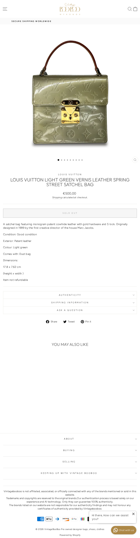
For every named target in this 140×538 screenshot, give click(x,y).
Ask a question (70, 310)
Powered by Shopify (70, 535)
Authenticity (70, 295)
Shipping (57, 197)
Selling (69, 461)
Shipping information (70, 302)
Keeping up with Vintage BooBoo (69, 473)
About (69, 439)
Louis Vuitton (70, 174)
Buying (69, 450)
